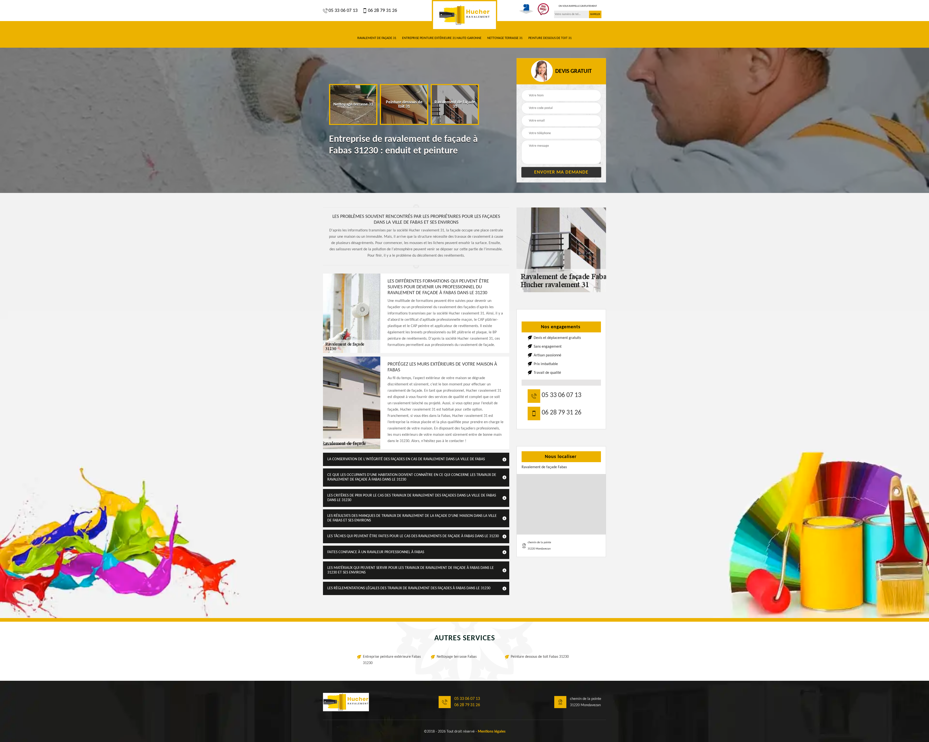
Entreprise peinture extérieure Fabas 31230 (392, 660)
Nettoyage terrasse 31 (505, 38)
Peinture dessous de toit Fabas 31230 (540, 657)
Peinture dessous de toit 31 (550, 38)
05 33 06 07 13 (343, 10)
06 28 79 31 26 (382, 10)
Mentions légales (491, 732)
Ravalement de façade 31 (376, 38)
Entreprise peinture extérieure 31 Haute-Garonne (441, 38)
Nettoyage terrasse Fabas (457, 657)
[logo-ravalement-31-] (464, 15)
